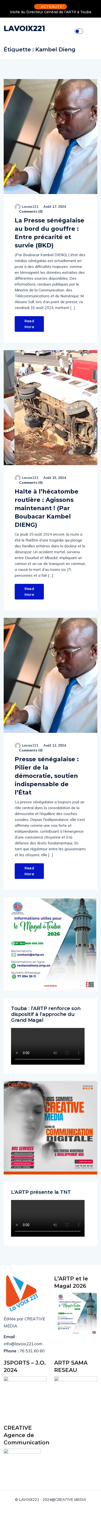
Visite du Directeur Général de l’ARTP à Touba (50, 12)
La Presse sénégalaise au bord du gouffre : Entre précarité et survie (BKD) (49, 233)
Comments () (30, 211)
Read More (29, 324)
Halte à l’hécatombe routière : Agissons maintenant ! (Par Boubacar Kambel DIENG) (46, 508)
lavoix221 (30, 206)
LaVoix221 (24, 28)
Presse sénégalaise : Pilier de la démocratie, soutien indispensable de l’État (47, 776)
